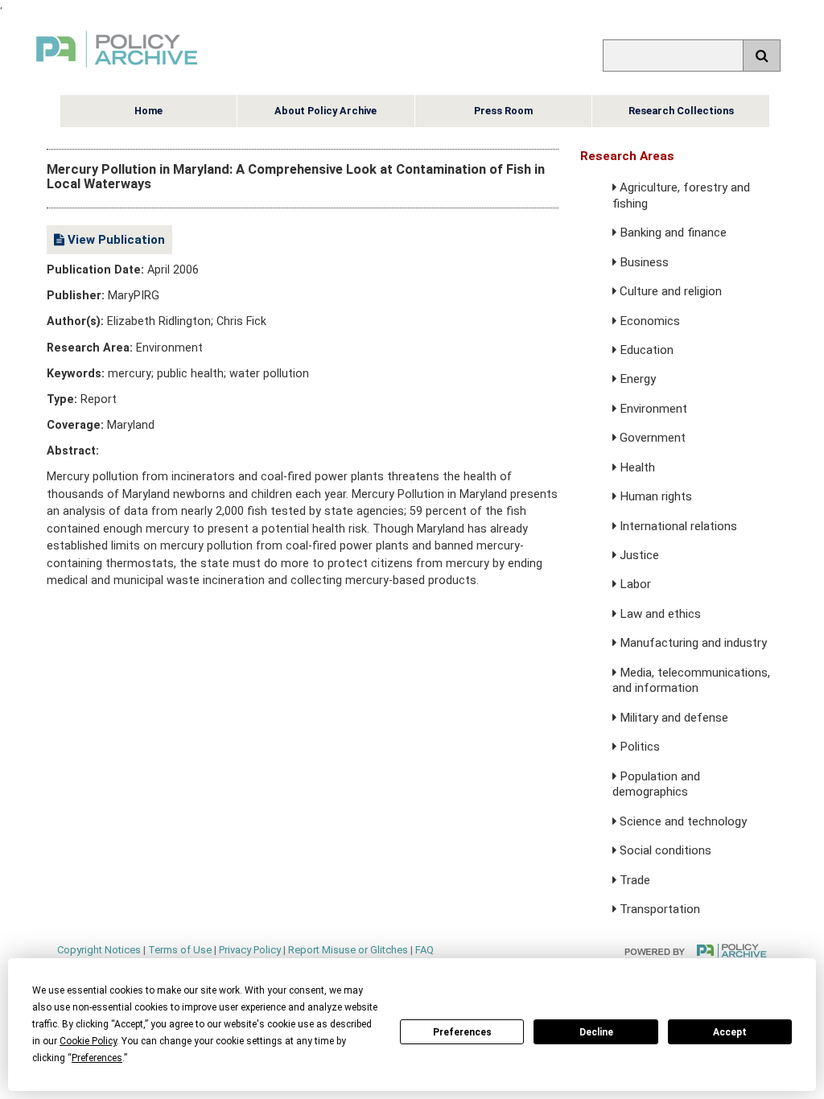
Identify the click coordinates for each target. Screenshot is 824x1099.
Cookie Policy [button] (88, 1041)
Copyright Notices (99, 950)
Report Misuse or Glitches (348, 950)
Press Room (503, 111)
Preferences (462, 1032)
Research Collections (681, 111)
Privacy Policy (250, 950)
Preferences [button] (97, 1058)
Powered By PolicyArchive (695, 950)
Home (148, 111)
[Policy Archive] (116, 69)
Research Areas (627, 156)
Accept (730, 1032)
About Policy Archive (325, 111)
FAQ (424, 950)
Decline (596, 1032)
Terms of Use (180, 950)
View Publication (114, 240)
